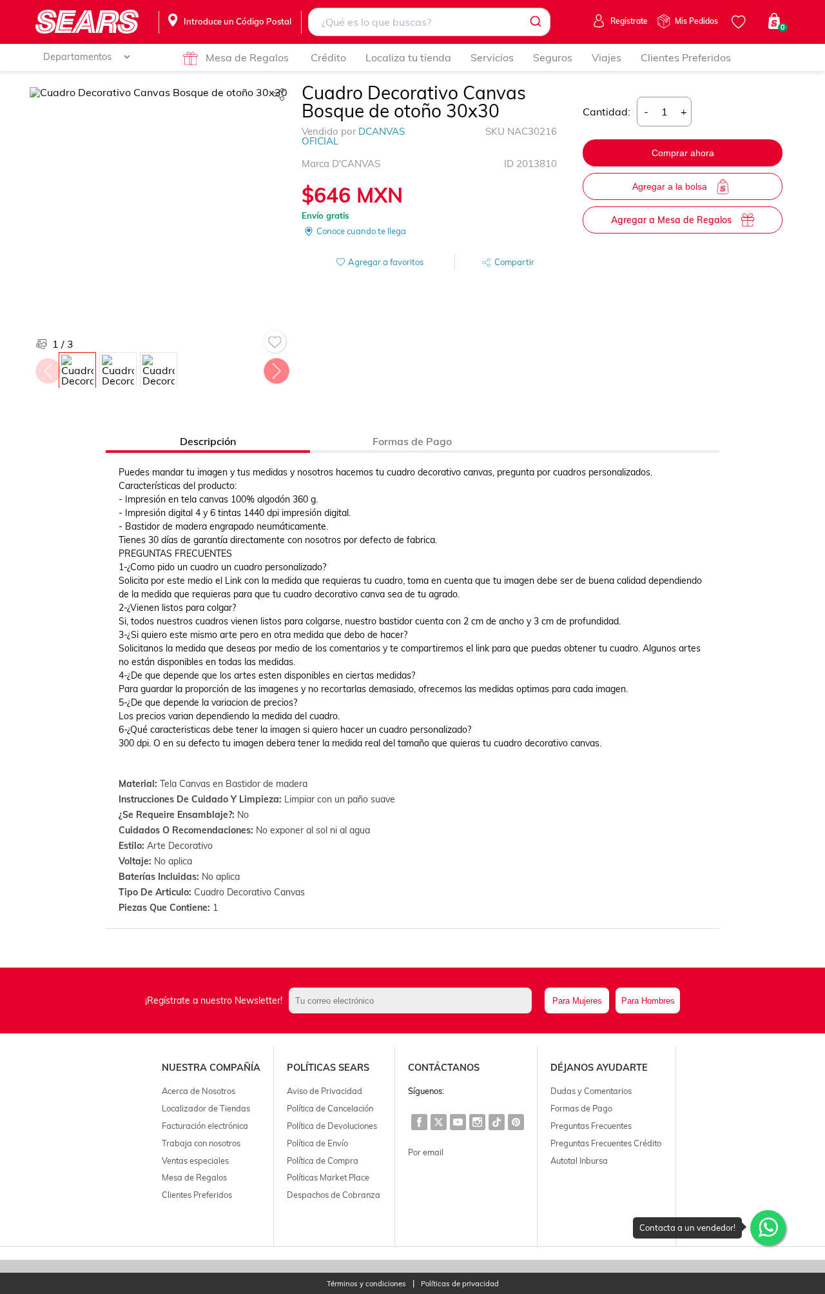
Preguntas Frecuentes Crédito (605, 1143)
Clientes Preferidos (686, 57)
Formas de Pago (581, 1108)
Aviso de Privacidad (324, 1091)
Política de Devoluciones (332, 1125)
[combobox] (429, 22)
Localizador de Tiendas (206, 1108)
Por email (425, 1152)
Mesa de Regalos (247, 57)
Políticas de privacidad (460, 1284)
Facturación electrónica (205, 1125)
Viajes (606, 57)
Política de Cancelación (330, 1108)
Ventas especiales (195, 1160)
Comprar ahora (683, 153)
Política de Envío (317, 1143)
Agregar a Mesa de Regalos (671, 220)
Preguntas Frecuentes (591, 1125)
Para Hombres (648, 1001)
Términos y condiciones (366, 1284)
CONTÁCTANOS (444, 1067)
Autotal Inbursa (579, 1160)
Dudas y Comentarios (591, 1091)
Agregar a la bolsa (669, 186)
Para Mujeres (577, 1001)
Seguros (552, 57)
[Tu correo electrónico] (413, 1000)
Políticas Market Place (328, 1177)
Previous (48, 367)
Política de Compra (322, 1160)
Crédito (328, 57)
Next (276, 367)
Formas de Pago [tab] (412, 441)
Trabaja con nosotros (201, 1143)
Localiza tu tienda (408, 57)
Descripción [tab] (208, 441)
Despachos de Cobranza (333, 1194)
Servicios (492, 57)
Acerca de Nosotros (198, 1091)
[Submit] (534, 21)
